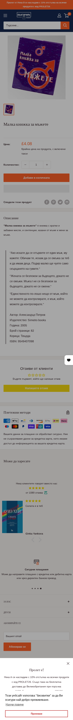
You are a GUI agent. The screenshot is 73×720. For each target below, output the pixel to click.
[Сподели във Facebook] (46, 202)
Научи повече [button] (15, 704)
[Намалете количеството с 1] (25, 164)
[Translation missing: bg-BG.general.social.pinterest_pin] (53, 202)
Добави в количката (36, 177)
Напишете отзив (36, 388)
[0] (66, 15)
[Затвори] (68, 663)
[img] (36, 488)
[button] (36, 189)
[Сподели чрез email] (66, 202)
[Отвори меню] (5, 15)
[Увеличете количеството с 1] (47, 164)
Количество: (11, 164)
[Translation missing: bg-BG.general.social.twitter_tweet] (60, 202)
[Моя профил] (59, 15)
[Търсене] (65, 25)
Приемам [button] (36, 713)
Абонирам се (17, 646)
